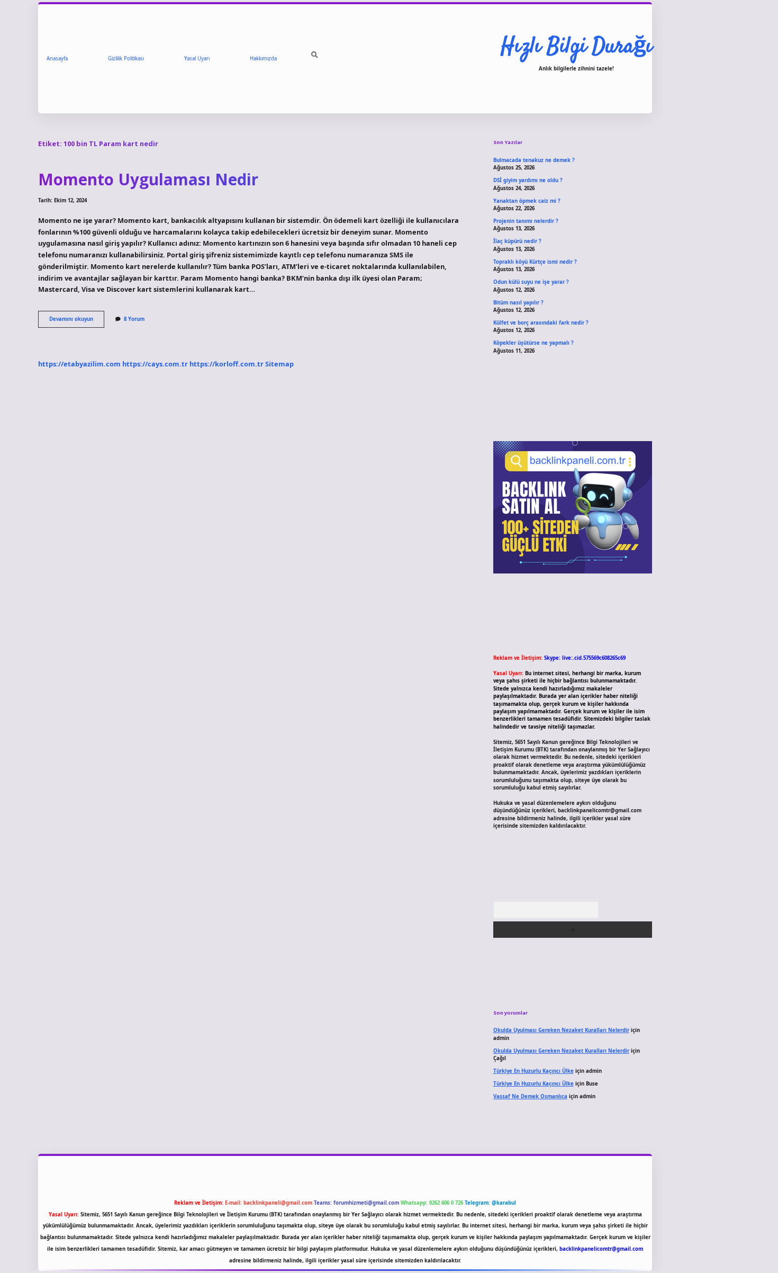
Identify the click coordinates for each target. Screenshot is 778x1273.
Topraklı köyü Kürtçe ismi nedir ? (535, 261)
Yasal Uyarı (197, 58)
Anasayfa (57, 58)
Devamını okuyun (76, 321)
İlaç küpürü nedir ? (517, 241)
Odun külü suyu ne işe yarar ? (531, 282)
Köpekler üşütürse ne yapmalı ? (533, 342)
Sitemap (279, 364)
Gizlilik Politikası (126, 58)
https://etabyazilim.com (79, 364)
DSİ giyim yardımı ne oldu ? (528, 180)
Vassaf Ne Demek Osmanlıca (530, 1096)
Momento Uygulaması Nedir (148, 179)
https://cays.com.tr (155, 364)
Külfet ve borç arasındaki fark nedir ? (541, 322)
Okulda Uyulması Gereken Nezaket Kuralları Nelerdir (561, 1030)
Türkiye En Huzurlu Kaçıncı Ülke (533, 1071)
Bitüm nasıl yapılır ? (518, 302)
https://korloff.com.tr (226, 364)
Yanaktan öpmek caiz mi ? (526, 201)
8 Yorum (134, 319)
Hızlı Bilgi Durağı (576, 47)
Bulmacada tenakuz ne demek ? (534, 160)
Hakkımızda (263, 58)
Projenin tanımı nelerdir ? (525, 221)
